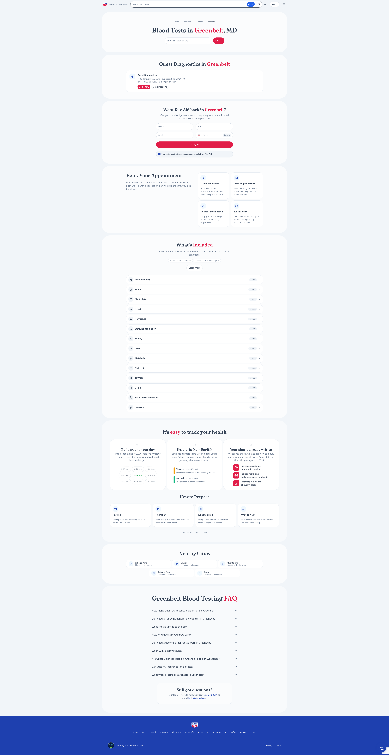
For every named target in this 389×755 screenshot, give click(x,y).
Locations (187, 21)
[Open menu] (284, 4)
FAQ (266, 4)
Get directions (160, 86)
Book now (144, 86)
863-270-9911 (210, 694)
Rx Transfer (189, 732)
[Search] (259, 4)
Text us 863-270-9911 (118, 4)
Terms (278, 745)
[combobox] (199, 135)
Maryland (199, 21)
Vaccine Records (219, 732)
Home (176, 21)
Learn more (194, 267)
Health (153, 732)
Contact (253, 732)
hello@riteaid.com (197, 698)
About (144, 732)
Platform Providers (238, 732)
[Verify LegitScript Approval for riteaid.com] (111, 745)
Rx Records (203, 732)
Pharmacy (176, 732)
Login (274, 4)
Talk (252, 4)
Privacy (269, 745)
